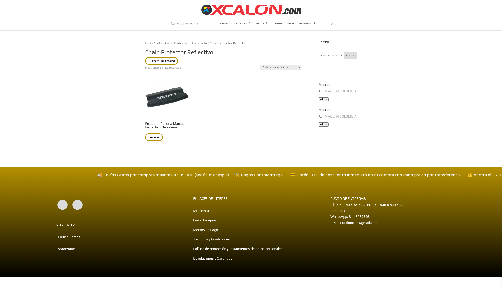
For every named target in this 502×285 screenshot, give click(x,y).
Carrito (277, 23)
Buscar (350, 55)
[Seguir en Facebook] (62, 205)
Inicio (290, 23)
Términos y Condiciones (211, 239)
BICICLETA (240, 23)
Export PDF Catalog (163, 60)
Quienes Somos (68, 237)
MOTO (260, 23)
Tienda (224, 23)
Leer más (153, 137)
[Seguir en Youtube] (77, 205)
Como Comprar (204, 220)
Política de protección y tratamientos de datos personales (238, 249)
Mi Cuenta (201, 211)
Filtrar (323, 99)
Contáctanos (66, 249)
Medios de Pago (205, 230)
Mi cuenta (305, 23)
